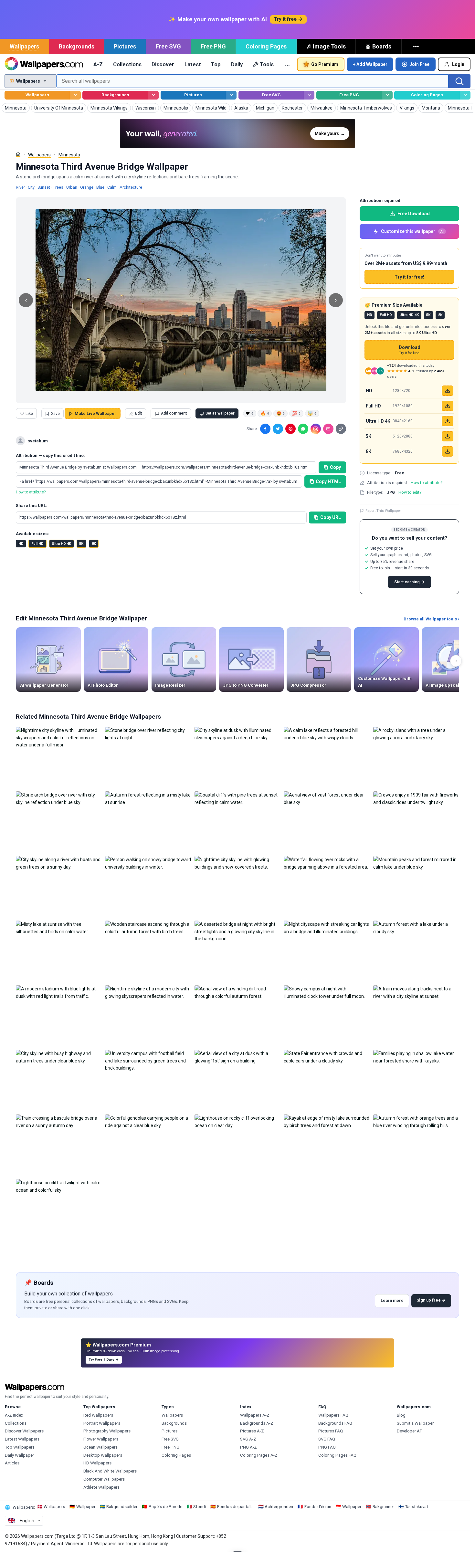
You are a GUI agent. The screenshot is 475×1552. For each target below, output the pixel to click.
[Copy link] (341, 429)
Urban (71, 187)
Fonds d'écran (317, 1506)
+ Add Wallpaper (370, 64)
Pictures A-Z (252, 1431)
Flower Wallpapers (100, 1439)
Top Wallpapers (20, 1447)
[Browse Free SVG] (309, 95)
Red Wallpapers (98, 1415)
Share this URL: (31, 505)
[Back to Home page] (44, 64)
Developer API (410, 1431)
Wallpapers (24, 46)
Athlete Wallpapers (101, 1487)
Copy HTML (328, 481)
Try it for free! (409, 277)
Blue (100, 187)
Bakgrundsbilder (121, 1506)
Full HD (37, 544)
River (20, 187)
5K (81, 544)
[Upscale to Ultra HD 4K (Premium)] (447, 421)
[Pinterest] (290, 429)
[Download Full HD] (447, 406)
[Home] (18, 154)
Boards (381, 46)
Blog (401, 1415)
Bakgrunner (383, 1506)
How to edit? (409, 492)
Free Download (413, 213)
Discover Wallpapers (24, 1431)
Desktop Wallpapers (102, 1455)
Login (458, 64)
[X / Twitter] (278, 429)
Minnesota (69, 154)
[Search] (459, 81)
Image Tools (329, 46)
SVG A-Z (248, 1439)
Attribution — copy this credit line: (50, 455)
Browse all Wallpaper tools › (431, 619)
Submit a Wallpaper (415, 1423)
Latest (193, 64)
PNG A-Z (248, 1447)
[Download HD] (447, 390)
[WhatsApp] (303, 429)
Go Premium (324, 64)
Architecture (131, 187)
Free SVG (168, 46)
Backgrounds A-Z (256, 1423)
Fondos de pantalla (235, 1506)
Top (216, 64)
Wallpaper (85, 1506)
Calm (112, 187)
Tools (267, 64)
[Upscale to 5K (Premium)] (447, 436)
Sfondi (199, 1506)
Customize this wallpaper (412, 231)
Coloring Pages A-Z (259, 1455)
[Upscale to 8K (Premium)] (447, 451)
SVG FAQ (326, 1439)
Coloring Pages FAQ (337, 1455)
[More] (416, 46)
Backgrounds (76, 46)
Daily (237, 64)
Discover (163, 64)
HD (21, 544)
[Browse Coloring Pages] (465, 95)
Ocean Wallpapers (100, 1447)
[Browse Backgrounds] (153, 95)
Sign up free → (431, 1300)
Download (409, 350)
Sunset (43, 187)
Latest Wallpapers (22, 1439)
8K (94, 544)
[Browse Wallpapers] (75, 95)
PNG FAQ (327, 1447)
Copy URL (330, 517)
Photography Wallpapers (107, 1431)
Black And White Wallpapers (110, 1471)
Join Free (419, 64)
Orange (86, 187)
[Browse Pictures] (231, 95)
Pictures (125, 46)
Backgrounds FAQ (335, 1423)
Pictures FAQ (330, 1431)
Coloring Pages (266, 46)
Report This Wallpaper (383, 510)
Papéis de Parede (165, 1506)
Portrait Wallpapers (101, 1423)
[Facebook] (265, 429)
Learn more (392, 1300)
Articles (12, 1463)
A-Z (98, 64)
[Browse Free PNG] (387, 95)
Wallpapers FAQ (333, 1415)
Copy (335, 467)
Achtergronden (279, 1506)
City (31, 187)
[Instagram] (316, 429)
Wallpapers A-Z (254, 1415)
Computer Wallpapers (104, 1479)
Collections (127, 64)
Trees (58, 187)
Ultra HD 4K (61, 544)
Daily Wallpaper (19, 1455)
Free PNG (213, 46)
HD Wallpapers (97, 1463)
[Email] (328, 429)
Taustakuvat (416, 1506)
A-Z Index (14, 1415)
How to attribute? (31, 492)
